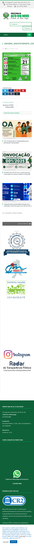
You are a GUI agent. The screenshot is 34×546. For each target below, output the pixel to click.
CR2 (6, 48)
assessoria (22, 511)
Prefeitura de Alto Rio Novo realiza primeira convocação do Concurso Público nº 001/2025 (17, 173)
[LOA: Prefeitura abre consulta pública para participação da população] (17, 129)
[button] (23, 224)
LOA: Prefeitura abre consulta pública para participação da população (16, 142)
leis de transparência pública (19, 516)
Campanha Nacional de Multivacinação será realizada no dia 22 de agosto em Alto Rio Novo (18, 205)
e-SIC (10, 432)
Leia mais (22, 536)
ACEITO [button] (13, 542)
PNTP (10, 523)
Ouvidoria (5, 432)
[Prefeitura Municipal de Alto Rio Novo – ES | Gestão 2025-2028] (17, 15)
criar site (13, 509)
